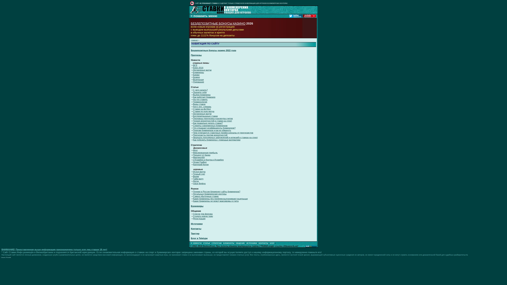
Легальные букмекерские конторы (210, 194)
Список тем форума (203, 214)
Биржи (196, 75)
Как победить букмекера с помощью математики (216, 140)
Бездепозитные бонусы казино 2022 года (213, 50)
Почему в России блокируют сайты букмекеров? (216, 192)
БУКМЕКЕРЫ (228, 243)
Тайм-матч (198, 179)
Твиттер (195, 233)
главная (194, 40)
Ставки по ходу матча (203, 111)
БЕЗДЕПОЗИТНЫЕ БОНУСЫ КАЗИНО (218, 23)
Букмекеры (198, 72)
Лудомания (198, 82)
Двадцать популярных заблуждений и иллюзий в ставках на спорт (225, 137)
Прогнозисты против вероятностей (210, 135)
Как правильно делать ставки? (208, 123)
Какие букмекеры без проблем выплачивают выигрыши (220, 199)
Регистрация (199, 219)
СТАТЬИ (206, 243)
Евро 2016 (198, 68)
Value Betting (199, 183)
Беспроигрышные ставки (205, 116)
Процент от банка (201, 155)
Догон (196, 181)
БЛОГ (272, 243)
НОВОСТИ (197, 243)
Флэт (195, 150)
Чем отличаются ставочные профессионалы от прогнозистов (223, 133)
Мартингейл (199, 157)
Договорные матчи (202, 70)
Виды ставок (199, 104)
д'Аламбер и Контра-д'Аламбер (208, 160)
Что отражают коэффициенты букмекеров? (214, 128)
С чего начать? (200, 90)
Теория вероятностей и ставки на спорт (212, 121)
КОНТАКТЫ (263, 243)
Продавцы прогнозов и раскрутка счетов (213, 118)
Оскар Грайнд (199, 162)
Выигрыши (198, 80)
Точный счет (199, 174)
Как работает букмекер (204, 97)
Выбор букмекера (201, 95)
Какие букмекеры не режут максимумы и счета (216, 201)
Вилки (196, 176)
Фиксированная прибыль (205, 153)
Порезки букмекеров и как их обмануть (212, 130)
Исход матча (199, 172)
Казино (196, 77)
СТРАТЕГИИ (217, 243)
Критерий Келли (201, 164)
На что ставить (200, 99)
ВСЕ (195, 65)
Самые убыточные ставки (206, 196)
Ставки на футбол (202, 109)
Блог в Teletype (199, 238)
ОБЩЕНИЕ (240, 243)
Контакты (196, 228)
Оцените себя (200, 92)
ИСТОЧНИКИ (252, 243)
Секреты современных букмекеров (210, 126)
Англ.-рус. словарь (202, 107)
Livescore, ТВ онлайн (6, 257)
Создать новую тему (203, 216)
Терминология (200, 102)
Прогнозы (196, 55)
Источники (197, 224)
